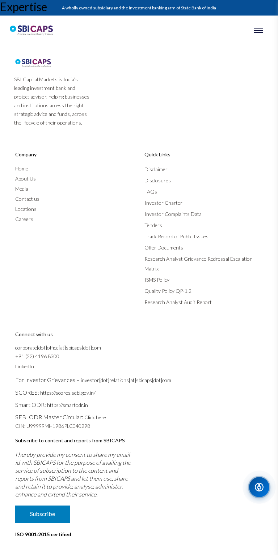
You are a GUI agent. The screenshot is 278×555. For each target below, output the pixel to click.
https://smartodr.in (67, 405)
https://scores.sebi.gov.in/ (68, 393)
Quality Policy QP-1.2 (167, 291)
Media (21, 189)
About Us (25, 178)
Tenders (153, 225)
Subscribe (42, 513)
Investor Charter (163, 203)
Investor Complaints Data (173, 214)
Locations (26, 209)
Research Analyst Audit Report (178, 302)
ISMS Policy (156, 280)
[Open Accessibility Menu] (259, 487)
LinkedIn (24, 366)
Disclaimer (156, 169)
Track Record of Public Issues (176, 236)
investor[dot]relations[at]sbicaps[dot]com (126, 380)
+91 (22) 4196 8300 (37, 356)
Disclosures (157, 180)
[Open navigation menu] (258, 30)
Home (21, 168)
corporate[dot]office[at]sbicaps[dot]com (58, 347)
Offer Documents (163, 247)
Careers (24, 219)
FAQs (150, 191)
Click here (95, 417)
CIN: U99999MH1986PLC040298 (52, 426)
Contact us (27, 199)
